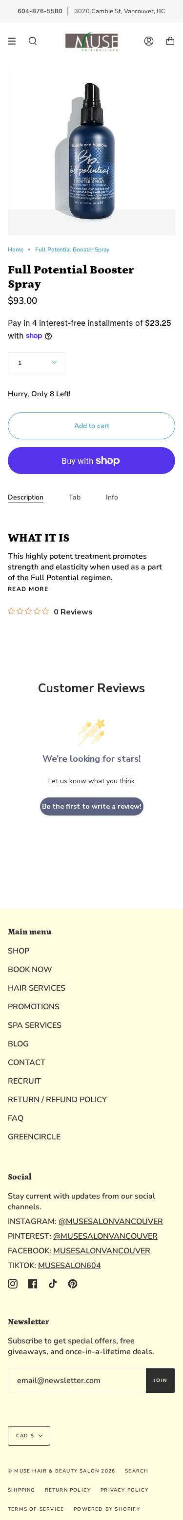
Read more (28, 589)
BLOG (18, 1044)
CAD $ (25, 1435)
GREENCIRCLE (34, 1137)
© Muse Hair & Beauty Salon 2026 (61, 1471)
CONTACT (26, 1062)
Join (160, 1380)
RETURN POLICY (68, 1490)
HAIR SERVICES (36, 988)
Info (112, 497)
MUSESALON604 (69, 1265)
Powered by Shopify (107, 1509)
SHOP (18, 951)
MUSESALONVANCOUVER (101, 1251)
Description (25, 497)
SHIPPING (21, 1490)
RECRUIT (24, 1081)
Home (15, 249)
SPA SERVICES (34, 1025)
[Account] (149, 41)
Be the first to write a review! (92, 806)
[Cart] (170, 41)
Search (136, 1471)
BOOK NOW (30, 969)
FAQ (15, 1118)
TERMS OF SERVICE (36, 1509)
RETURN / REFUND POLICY (57, 1099)
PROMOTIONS (34, 1006)
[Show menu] (15, 41)
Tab (75, 497)
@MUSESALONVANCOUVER (111, 1221)
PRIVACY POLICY (124, 1490)
